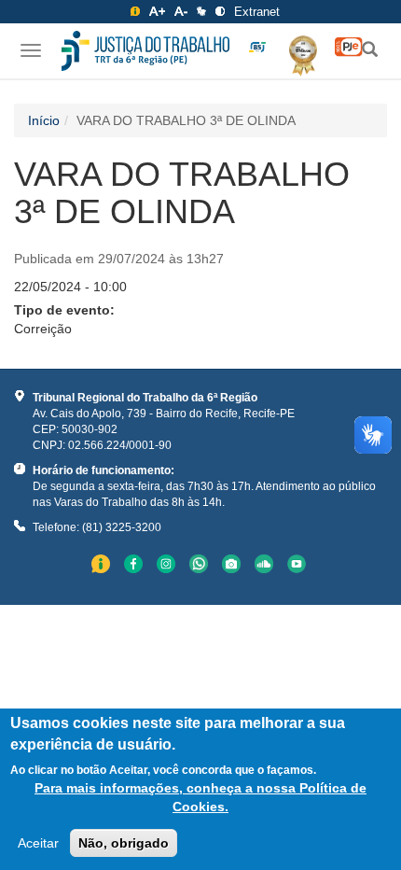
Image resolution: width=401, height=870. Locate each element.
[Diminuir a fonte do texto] (180, 11)
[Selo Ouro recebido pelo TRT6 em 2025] (296, 52)
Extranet (257, 12)
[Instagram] (168, 566)
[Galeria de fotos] (233, 566)
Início (44, 120)
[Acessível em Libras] (201, 11)
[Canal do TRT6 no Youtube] (299, 566)
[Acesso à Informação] (135, 11)
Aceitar (38, 842)
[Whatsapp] (201, 566)
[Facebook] (135, 566)
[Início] (145, 51)
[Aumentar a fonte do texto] (157, 11)
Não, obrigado (123, 842)
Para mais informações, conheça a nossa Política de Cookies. (200, 797)
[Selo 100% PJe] (349, 47)
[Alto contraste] (220, 11)
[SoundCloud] (266, 566)
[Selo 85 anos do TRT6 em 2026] (257, 47)
